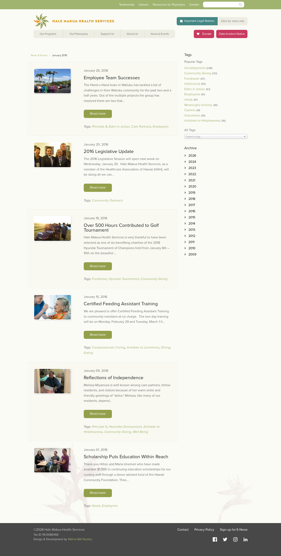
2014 (191, 223)
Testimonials (127, 4)
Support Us (107, 34)
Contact (194, 4)
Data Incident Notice (232, 34)
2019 (191, 193)
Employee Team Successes (112, 78)
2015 (191, 217)
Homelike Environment (125, 427)
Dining (165, 347)
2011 (191, 242)
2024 (192, 162)
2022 (192, 174)
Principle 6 (99, 427)
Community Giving (154, 279)
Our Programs (48, 34)
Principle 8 (99, 127)
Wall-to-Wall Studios (80, 539)
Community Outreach (107, 200)
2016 (191, 211)
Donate (206, 34)
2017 (191, 205)
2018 (191, 199)
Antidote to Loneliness (143, 347)
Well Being (140, 432)
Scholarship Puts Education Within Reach (126, 457)
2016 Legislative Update (109, 151)
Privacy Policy (204, 530)
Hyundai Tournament (124, 279)
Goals (96, 506)
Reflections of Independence (113, 378)
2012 (191, 236)
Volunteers (192, 115)
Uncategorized (195, 68)
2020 (192, 186)
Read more (98, 114)
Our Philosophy (79, 34)
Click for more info (232, 21)
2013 (191, 230)
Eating (88, 353)
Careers (144, 4)
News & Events (160, 34)
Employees (160, 127)
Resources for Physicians (169, 4)
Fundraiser (99, 279)
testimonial (192, 84)
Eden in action (119, 127)
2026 (192, 156)
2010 (191, 248)
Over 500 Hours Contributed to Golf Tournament (121, 228)
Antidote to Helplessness (202, 121)
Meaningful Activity (198, 105)
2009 (192, 254)
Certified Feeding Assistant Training (121, 304)
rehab (188, 100)
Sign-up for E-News (233, 530)
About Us (132, 34)
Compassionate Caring (108, 347)
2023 (192, 168)
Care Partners (141, 127)
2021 (191, 180)
